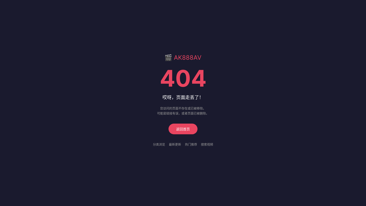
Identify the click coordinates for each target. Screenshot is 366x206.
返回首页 (183, 129)
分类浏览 (159, 144)
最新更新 (175, 144)
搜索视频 (207, 144)
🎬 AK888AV (183, 57)
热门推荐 (191, 144)
